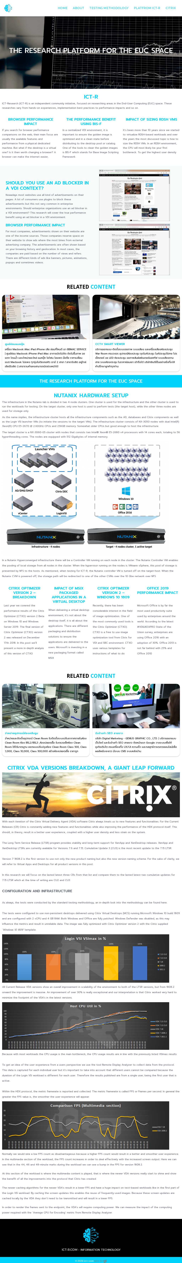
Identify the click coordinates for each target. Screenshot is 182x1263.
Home (63, 8)
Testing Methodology (109, 8)
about (78, 8)
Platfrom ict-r (147, 8)
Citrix (171, 8)
